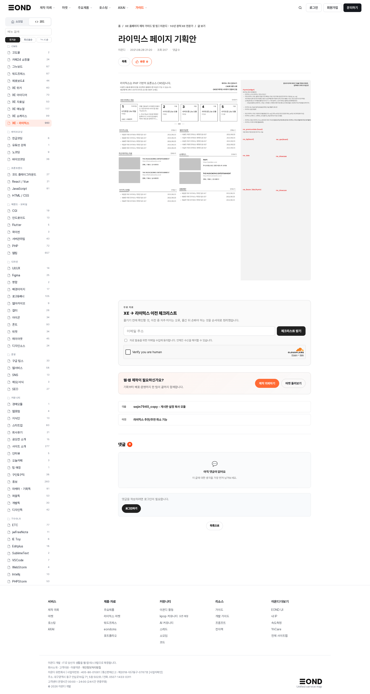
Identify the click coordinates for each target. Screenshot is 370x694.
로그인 (314, 8)
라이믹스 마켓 (112, 616)
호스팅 (52, 623)
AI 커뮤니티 (166, 623)
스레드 (163, 629)
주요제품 (109, 609)
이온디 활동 (166, 609)
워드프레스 (110, 623)
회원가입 (332, 8)
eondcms (110, 629)
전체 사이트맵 (279, 635)
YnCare (276, 629)
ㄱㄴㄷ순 (44, 39)
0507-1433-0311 (120, 677)
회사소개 (52, 667)
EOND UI (277, 609)
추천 (144, 61)
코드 (42, 21)
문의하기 (352, 8)
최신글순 (28, 39)
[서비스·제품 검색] (300, 8)
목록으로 (214, 525)
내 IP (274, 616)
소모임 (19, 21)
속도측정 (276, 623)
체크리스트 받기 (291, 331)
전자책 (219, 629)
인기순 (12, 39)
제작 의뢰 (53, 609)
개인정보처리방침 (91, 667)
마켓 (50, 616)
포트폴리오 (110, 635)
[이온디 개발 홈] (20, 7)
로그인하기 (131, 508)
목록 (124, 61)
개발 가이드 (222, 616)
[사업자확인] (156, 672)
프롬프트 (220, 623)
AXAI (51, 629)
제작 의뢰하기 (267, 383)
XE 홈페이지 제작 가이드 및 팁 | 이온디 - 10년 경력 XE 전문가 (159, 26)
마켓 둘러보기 (293, 383)
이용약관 (75, 667)
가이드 (219, 609)
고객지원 (64, 667)
